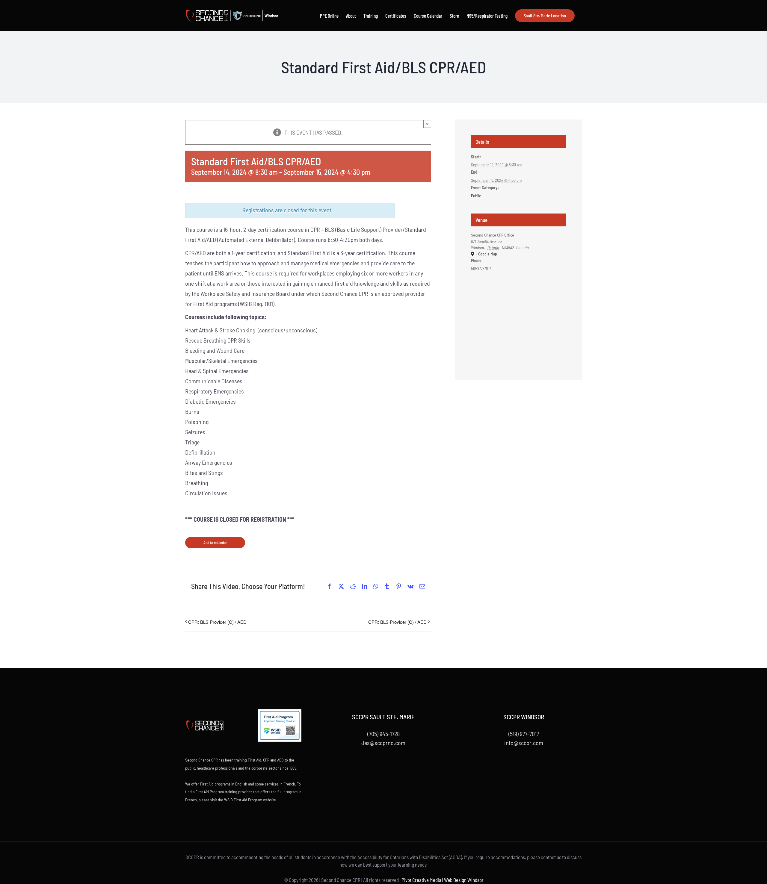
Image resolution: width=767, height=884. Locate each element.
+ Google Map (486, 253)
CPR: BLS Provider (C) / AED (217, 622)
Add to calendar (215, 542)
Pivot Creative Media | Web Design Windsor (442, 880)
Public (476, 195)
